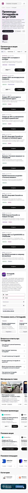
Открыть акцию (10, 448)
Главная (3, 7)
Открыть (20, 69)
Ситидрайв (9, 404)
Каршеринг (8, 7)
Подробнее (8, 331)
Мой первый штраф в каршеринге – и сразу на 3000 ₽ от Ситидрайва (11, 396)
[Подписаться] (20, 486)
